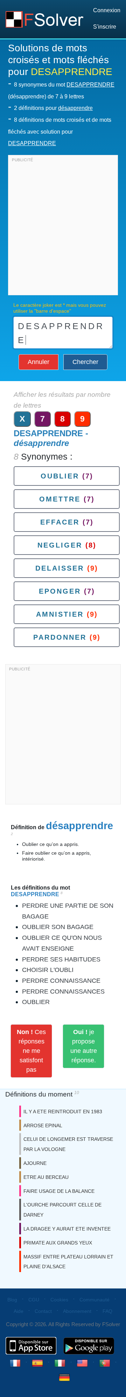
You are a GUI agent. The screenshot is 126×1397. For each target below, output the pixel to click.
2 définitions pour (53, 108)
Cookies (59, 1299)
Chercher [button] (85, 361)
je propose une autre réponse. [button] (83, 1046)
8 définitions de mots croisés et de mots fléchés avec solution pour (59, 131)
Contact (43, 1311)
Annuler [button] (38, 361)
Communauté (94, 1299)
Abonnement (77, 1311)
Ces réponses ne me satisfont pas (31, 1050)
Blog (12, 1299)
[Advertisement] (63, 227)
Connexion (106, 10)
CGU (33, 1299)
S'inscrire (104, 27)
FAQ (107, 1311)
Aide (18, 1311)
